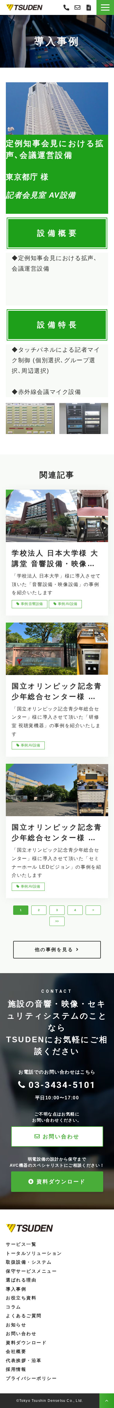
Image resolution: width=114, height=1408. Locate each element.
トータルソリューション (34, 1253)
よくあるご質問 (24, 1315)
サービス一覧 (21, 1244)
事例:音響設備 (32, 604)
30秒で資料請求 (88, 7)
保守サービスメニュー (31, 1271)
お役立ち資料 (21, 1297)
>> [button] (57, 921)
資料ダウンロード (61, 1182)
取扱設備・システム (29, 1262)
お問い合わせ (61, 1136)
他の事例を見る (54, 949)
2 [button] (39, 910)
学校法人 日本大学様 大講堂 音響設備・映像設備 (55, 559)
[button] (105, 7)
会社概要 (16, 1351)
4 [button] (75, 910)
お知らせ (16, 1324)
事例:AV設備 (67, 604)
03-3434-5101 (66, 7)
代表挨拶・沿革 (24, 1360)
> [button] (93, 910)
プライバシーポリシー (31, 1378)
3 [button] (57, 910)
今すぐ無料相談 (77, 7)
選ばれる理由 (21, 1279)
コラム (13, 1306)
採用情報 (16, 1369)
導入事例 (16, 1288)
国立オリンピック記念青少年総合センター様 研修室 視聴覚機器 (57, 692)
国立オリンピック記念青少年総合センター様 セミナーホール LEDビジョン (57, 833)
